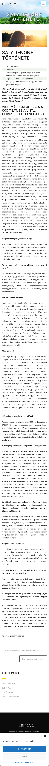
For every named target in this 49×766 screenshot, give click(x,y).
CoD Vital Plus (8, 683)
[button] (45, 736)
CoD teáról (42, 191)
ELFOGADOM (24, 749)
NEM (24, 756)
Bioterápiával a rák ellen (32, 659)
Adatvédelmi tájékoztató (24, 762)
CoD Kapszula (9, 692)
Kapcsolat (13, 731)
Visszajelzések (17, 636)
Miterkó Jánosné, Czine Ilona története (22, 650)
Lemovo (10, 4)
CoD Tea (6, 688)
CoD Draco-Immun (10, 696)
